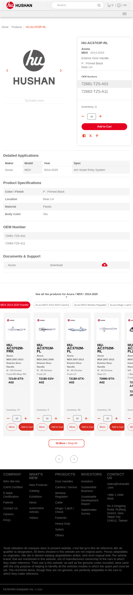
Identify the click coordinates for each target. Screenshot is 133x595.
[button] (84, 136)
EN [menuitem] (125, 5)
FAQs (7, 520)
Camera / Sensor (66, 487)
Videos (33, 517)
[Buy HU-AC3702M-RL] (108, 329)
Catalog (34, 490)
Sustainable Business (88, 489)
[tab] (52, 305)
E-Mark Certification (11, 494)
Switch (59, 529)
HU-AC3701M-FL (45, 348)
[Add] (25, 418)
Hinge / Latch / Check (64, 510)
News (32, 502)
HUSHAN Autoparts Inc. (18, 589)
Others (59, 535)
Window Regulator (61, 494)
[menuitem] (110, 5)
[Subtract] (8, 418)
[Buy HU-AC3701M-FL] (47, 329)
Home (5, 27)
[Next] (60, 70)
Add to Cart (104, 126)
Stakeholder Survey (89, 511)
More (12, 427)
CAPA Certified (13, 487)
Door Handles (64, 481)
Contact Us (10, 508)
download (56, 265)
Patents (8, 502)
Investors (87, 481)
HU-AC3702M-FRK (15, 348)
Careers (8, 514)
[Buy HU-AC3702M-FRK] (17, 329)
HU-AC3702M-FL (75, 348)
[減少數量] (83, 116)
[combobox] (75, 5)
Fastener (61, 517)
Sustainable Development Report (89, 500)
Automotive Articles (36, 510)
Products (17, 27)
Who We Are (11, 481)
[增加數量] (100, 116)
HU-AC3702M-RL (105, 348)
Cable (59, 502)
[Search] (99, 5)
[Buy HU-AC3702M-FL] (77, 329)
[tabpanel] (66, 213)
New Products (38, 485)
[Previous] (7, 70)
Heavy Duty (62, 523)
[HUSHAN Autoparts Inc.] (19, 5)
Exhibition (35, 496)
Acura (85, 49)
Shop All (66, 443)
